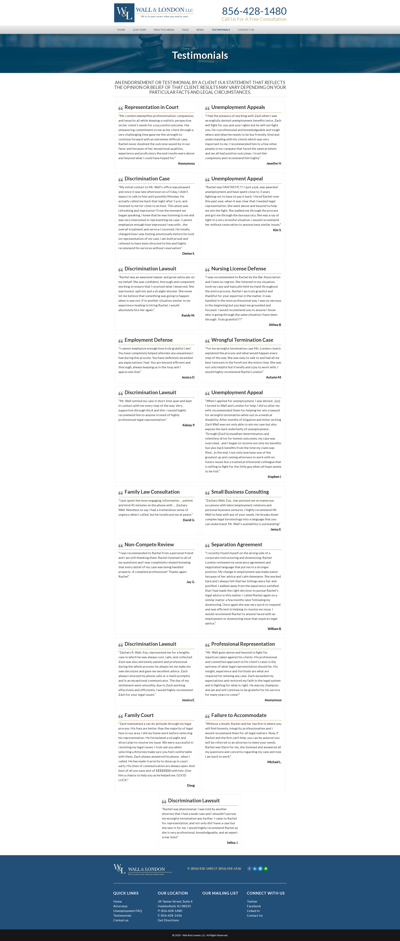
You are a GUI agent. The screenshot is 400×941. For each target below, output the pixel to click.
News (200, 29)
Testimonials (221, 29)
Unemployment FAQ (127, 911)
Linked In (253, 911)
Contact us (120, 920)
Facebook (254, 906)
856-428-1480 (254, 10)
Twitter (252, 901)
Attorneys (120, 906)
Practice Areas (164, 29)
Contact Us (246, 29)
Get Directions (168, 920)
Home (121, 29)
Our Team (139, 29)
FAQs (185, 29)
